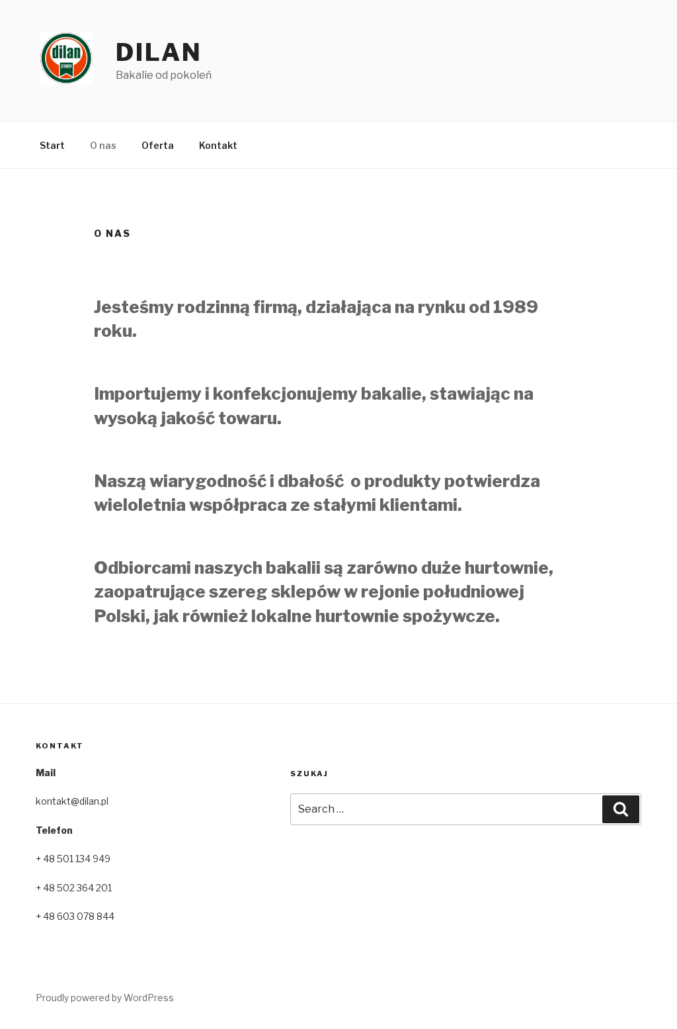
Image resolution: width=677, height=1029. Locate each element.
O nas (103, 145)
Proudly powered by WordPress (105, 997)
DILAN (159, 52)
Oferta (157, 145)
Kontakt (218, 145)
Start (52, 145)
